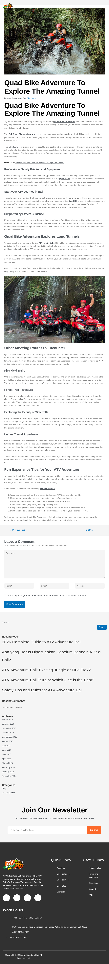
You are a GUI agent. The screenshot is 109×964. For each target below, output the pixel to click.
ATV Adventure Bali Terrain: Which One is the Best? (48, 680)
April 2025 (6, 759)
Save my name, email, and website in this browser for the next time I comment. (47, 595)
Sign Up (94, 830)
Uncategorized (8, 793)
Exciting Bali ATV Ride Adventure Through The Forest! (39, 163)
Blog (25, 98)
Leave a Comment (12, 98)
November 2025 (9, 728)
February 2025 (8, 767)
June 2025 (6, 750)
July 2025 (6, 746)
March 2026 (7, 720)
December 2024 (9, 776)
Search (5, 622)
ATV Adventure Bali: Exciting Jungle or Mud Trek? (46, 670)
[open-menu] (94, 6)
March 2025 (7, 763)
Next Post (90, 530)
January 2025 (8, 772)
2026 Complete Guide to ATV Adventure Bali (41, 642)
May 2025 (6, 754)
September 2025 (9, 737)
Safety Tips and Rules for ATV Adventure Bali (42, 690)
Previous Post (17, 530)
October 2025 (8, 733)
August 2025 (7, 741)
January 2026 (8, 724)
